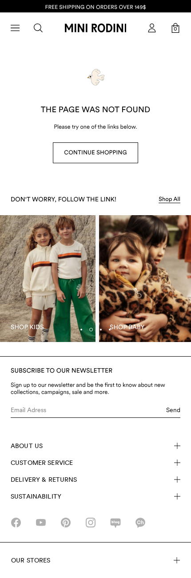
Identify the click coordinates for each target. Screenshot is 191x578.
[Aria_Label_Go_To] (48, 278)
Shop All (169, 199)
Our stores (30, 560)
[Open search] (38, 27)
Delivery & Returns (44, 479)
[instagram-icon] (90, 522)
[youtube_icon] (41, 522)
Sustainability (36, 496)
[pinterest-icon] (65, 522)
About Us (27, 446)
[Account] (151, 28)
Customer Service (42, 463)
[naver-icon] (115, 522)
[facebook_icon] (16, 522)
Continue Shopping (95, 152)
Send (173, 409)
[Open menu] (15, 27)
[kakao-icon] (140, 522)
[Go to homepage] (95, 27)
